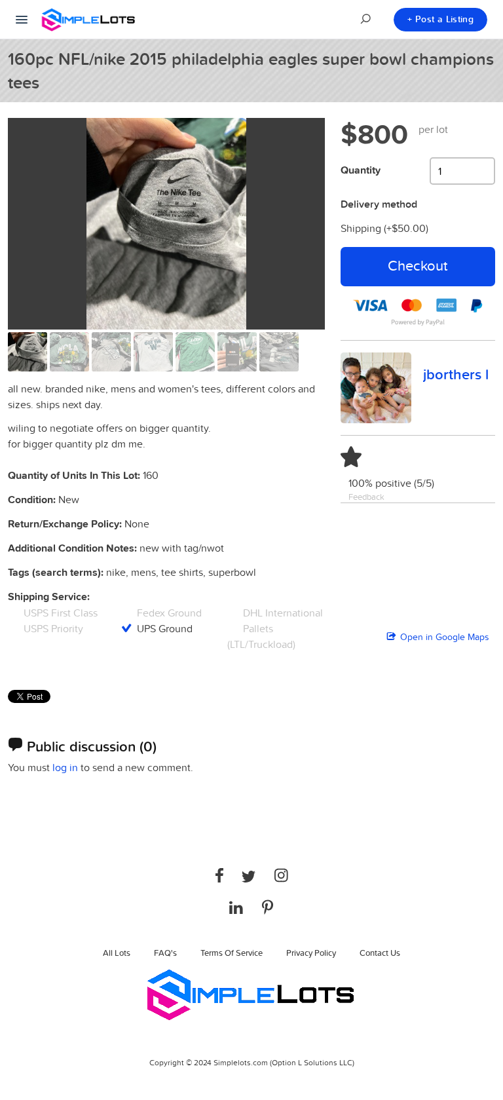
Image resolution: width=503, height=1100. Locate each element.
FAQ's (165, 952)
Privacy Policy (311, 952)
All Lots (116, 952)
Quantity (361, 170)
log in (65, 767)
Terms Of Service (231, 952)
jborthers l (456, 374)
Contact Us (380, 952)
